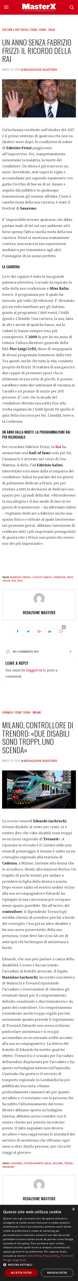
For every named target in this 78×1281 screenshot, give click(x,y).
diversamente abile (38, 1163)
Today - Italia (46, 29)
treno (68, 1163)
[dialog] (39, 1243)
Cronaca (7, 712)
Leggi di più (19, 1260)
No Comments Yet (26, 651)
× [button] (73, 1209)
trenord (8, 1166)
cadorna (16, 1163)
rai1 (20, 580)
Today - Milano (32, 712)
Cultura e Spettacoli (15, 29)
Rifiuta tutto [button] (57, 1272)
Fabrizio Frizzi (20, 577)
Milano (58, 1163)
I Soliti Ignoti (42, 577)
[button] (39, 1264)
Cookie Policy (34, 1256)
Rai (58, 447)
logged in (34, 670)
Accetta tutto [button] (21, 1272)
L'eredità (59, 577)
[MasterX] (39, 7)
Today (33, 29)
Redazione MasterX (40, 70)
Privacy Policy (51, 1256)
